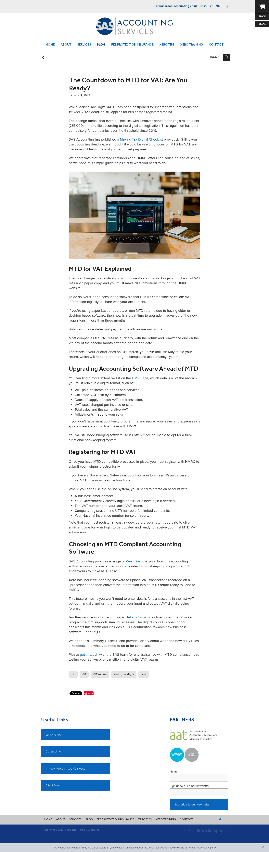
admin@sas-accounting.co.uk (177, 6)
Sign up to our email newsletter (189, 785)
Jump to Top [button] (54, 734)
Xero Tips (133, 561)
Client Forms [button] (54, 785)
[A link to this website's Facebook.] (227, 6)
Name (173, 771)
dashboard (70, 829)
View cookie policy (206, 847)
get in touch (89, 654)
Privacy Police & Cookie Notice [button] (65, 768)
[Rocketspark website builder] (205, 831)
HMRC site (140, 378)
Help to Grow (135, 617)
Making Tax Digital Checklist (141, 139)
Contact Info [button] (53, 751)
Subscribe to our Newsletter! (192, 804)
